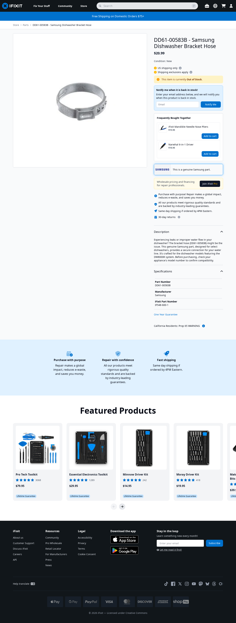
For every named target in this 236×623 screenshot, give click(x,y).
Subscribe (214, 543)
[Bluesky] (207, 584)
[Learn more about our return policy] (179, 217)
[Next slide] (122, 506)
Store (16, 25)
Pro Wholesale (53, 543)
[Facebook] (173, 584)
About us (18, 537)
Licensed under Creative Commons (127, 613)
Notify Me (210, 104)
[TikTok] (166, 584)
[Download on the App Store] (124, 539)
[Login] (231, 6)
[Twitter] (180, 584)
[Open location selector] (215, 5)
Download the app (123, 531)
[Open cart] (223, 5)
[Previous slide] (114, 506)
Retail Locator (53, 548)
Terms (81, 548)
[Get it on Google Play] (124, 550)
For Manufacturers (56, 554)
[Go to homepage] (13, 6)
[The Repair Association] (221, 584)
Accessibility (85, 537)
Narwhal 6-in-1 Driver (180, 144)
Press (48, 559)
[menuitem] (41, 6)
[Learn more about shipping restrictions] (180, 68)
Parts (26, 25)
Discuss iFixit (20, 548)
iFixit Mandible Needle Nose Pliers (188, 126)
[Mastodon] (201, 584)
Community (52, 537)
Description (161, 232)
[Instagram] (187, 584)
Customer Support (23, 543)
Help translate (21, 583)
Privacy (82, 543)
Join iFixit (209, 183)
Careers (17, 554)
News (48, 565)
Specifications (163, 271)
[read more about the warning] (203, 326)
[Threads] (214, 584)
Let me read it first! (171, 549)
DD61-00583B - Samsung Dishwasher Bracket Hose (62, 25)
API (15, 559)
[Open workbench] (207, 5)
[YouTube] (194, 584)
